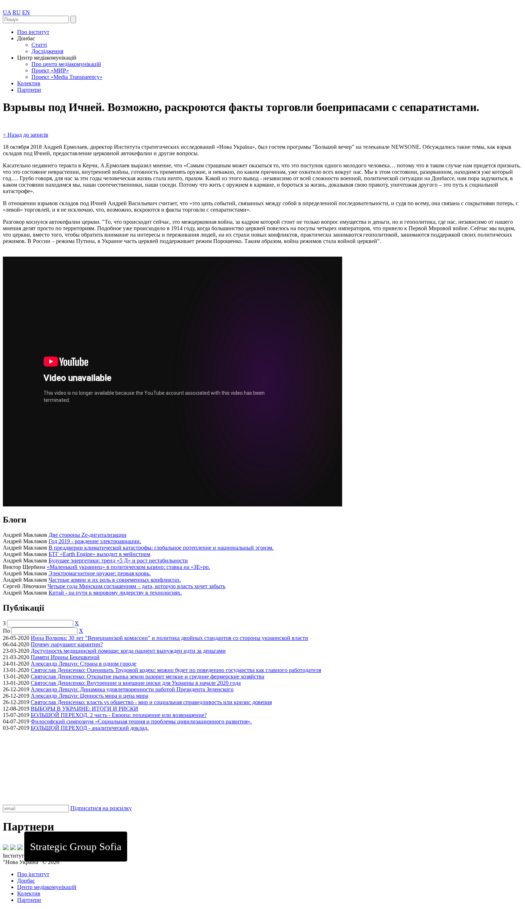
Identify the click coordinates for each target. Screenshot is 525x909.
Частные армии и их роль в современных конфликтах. (115, 580)
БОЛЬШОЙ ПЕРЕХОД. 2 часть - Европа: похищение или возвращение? (119, 715)
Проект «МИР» (50, 70)
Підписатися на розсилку (101, 808)
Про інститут (33, 32)
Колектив (28, 83)
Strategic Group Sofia (75, 846)
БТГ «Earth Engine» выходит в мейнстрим (99, 554)
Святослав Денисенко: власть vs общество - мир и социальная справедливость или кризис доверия (151, 702)
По (6, 631)
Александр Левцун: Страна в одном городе (83, 664)
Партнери (29, 90)
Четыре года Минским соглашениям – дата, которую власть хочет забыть (136, 586)
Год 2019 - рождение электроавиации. (95, 541)
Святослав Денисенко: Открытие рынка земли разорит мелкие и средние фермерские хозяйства (147, 676)
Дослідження (47, 51)
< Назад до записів (25, 135)
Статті (39, 45)
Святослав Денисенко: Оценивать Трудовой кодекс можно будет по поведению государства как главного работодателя (176, 670)
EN (26, 12)
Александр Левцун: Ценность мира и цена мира (89, 696)
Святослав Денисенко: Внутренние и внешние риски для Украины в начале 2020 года (136, 683)
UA (7, 12)
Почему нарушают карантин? (67, 644)
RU (16, 12)
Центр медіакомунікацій (46, 887)
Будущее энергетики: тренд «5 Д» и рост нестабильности (118, 560)
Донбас (26, 881)
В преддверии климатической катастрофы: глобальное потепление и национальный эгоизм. (161, 548)
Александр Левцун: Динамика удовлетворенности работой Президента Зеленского (132, 689)
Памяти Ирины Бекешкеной (65, 657)
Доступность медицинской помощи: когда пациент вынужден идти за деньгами (128, 651)
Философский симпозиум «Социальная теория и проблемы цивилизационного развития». (141, 721)
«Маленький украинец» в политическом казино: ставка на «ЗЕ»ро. (128, 567)
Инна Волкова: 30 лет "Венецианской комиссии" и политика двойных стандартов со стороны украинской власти (169, 638)
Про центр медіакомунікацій (66, 64)
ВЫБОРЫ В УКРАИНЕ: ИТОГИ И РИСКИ (84, 709)
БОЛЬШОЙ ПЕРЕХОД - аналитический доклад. (90, 728)
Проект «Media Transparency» (66, 77)
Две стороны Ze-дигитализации (87, 535)
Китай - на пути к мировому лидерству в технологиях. (115, 593)
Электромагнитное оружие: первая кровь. (100, 573)
